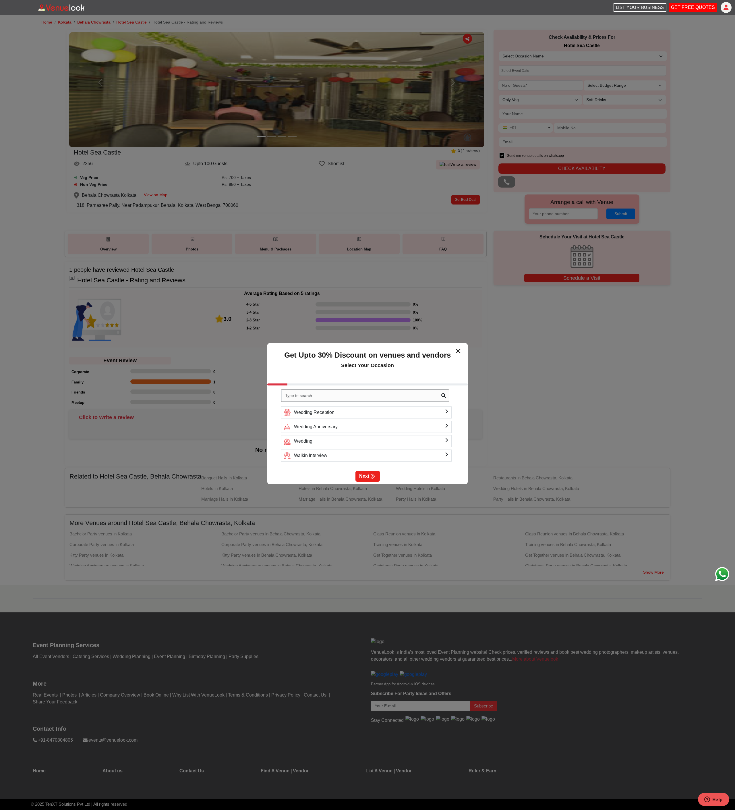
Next (364, 476)
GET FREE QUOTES (693, 7)
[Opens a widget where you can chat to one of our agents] (713, 800)
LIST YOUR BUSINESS (640, 7)
